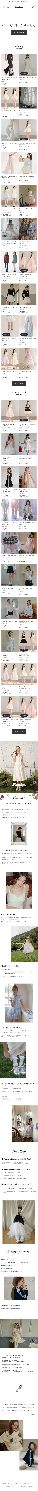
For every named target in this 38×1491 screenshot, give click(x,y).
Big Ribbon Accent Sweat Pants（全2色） (9, 78)
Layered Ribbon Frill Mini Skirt (8, 556)
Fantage (10, 1484)
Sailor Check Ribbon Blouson (25, 242)
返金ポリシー (18, 1484)
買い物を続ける (19, 32)
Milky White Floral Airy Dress (27, 77)
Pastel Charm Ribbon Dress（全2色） (9, 209)
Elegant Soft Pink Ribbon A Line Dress (9, 425)
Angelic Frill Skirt (24, 110)
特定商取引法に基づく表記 (27, 1486)
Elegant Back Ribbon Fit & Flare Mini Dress (9, 490)
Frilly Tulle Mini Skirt (25, 307)
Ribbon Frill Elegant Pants (9, 143)
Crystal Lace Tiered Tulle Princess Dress (26, 275)
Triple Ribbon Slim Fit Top (9, 307)
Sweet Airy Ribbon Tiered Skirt (26, 209)
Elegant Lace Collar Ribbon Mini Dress (27, 144)
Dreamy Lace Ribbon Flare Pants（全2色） (9, 523)
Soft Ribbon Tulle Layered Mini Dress (9, 654)
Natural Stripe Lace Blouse (27, 176)
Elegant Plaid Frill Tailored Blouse (27, 523)
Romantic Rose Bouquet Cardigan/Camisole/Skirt (8, 242)
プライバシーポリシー (29, 1484)
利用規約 (7, 1486)
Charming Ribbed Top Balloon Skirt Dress (25, 457)
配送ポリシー (15, 1486)
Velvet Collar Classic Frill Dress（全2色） (8, 275)
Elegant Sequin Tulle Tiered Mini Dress (9, 457)
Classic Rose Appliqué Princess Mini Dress (8, 111)
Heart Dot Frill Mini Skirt (8, 588)
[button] (4, 7)
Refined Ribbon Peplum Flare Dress (27, 425)
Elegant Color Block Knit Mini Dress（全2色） (26, 654)
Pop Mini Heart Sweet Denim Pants (27, 339)
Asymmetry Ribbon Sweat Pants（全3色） (9, 176)
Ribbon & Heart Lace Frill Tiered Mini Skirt (8, 339)
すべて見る (19, 383)
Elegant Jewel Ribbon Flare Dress (9, 372)
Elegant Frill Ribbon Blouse (9, 621)
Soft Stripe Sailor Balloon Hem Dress (26, 621)
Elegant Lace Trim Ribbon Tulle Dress (26, 556)
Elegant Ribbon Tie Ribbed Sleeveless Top (27, 490)
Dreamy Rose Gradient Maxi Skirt (27, 372)
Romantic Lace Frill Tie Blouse (26, 589)
